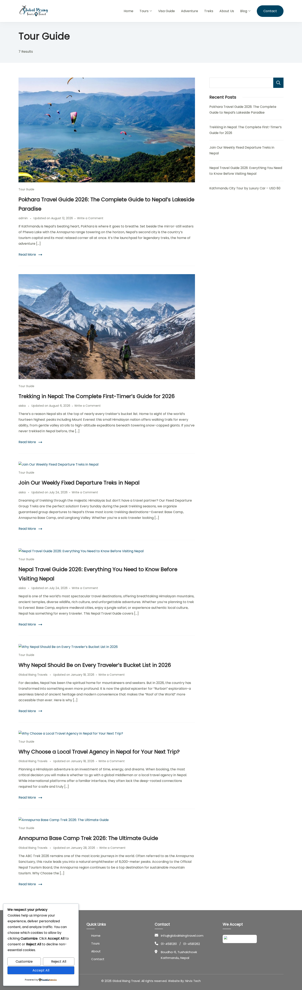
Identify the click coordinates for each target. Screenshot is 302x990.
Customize (24, 961)
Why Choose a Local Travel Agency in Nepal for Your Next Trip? (99, 751)
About (96, 951)
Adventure (189, 11)
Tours (144, 11)
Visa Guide (166, 11)
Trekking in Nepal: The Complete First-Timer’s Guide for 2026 (96, 396)
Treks (208, 11)
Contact (270, 11)
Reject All (58, 961)
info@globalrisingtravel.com (182, 935)
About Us (226, 11)
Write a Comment (90, 218)
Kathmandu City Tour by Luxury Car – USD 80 (244, 188)
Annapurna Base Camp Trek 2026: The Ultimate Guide (88, 838)
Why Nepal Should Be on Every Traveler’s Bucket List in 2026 (94, 665)
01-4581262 (191, 944)
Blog (243, 11)
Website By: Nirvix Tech (184, 981)
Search (278, 83)
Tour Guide (26, 189)
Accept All (40, 970)
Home (128, 11)
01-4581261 (169, 944)
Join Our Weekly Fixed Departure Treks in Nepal (78, 482)
